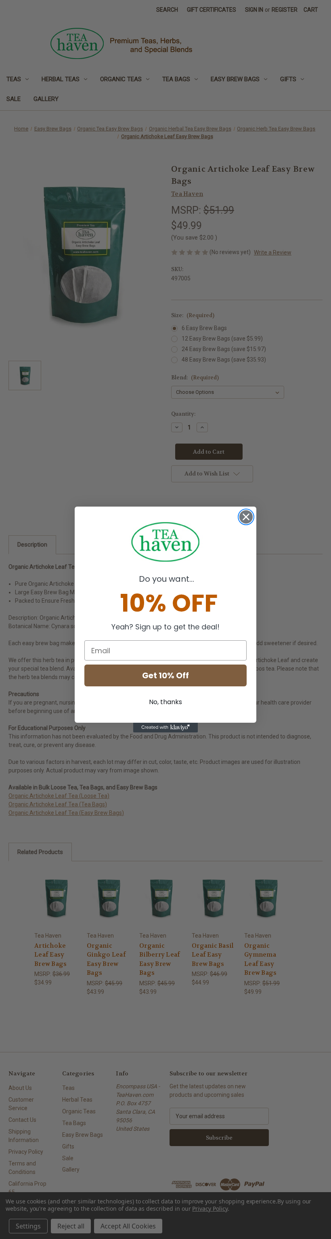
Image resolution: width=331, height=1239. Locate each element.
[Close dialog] (246, 517)
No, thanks (165, 702)
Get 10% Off (165, 675)
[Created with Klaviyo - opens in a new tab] (165, 727)
